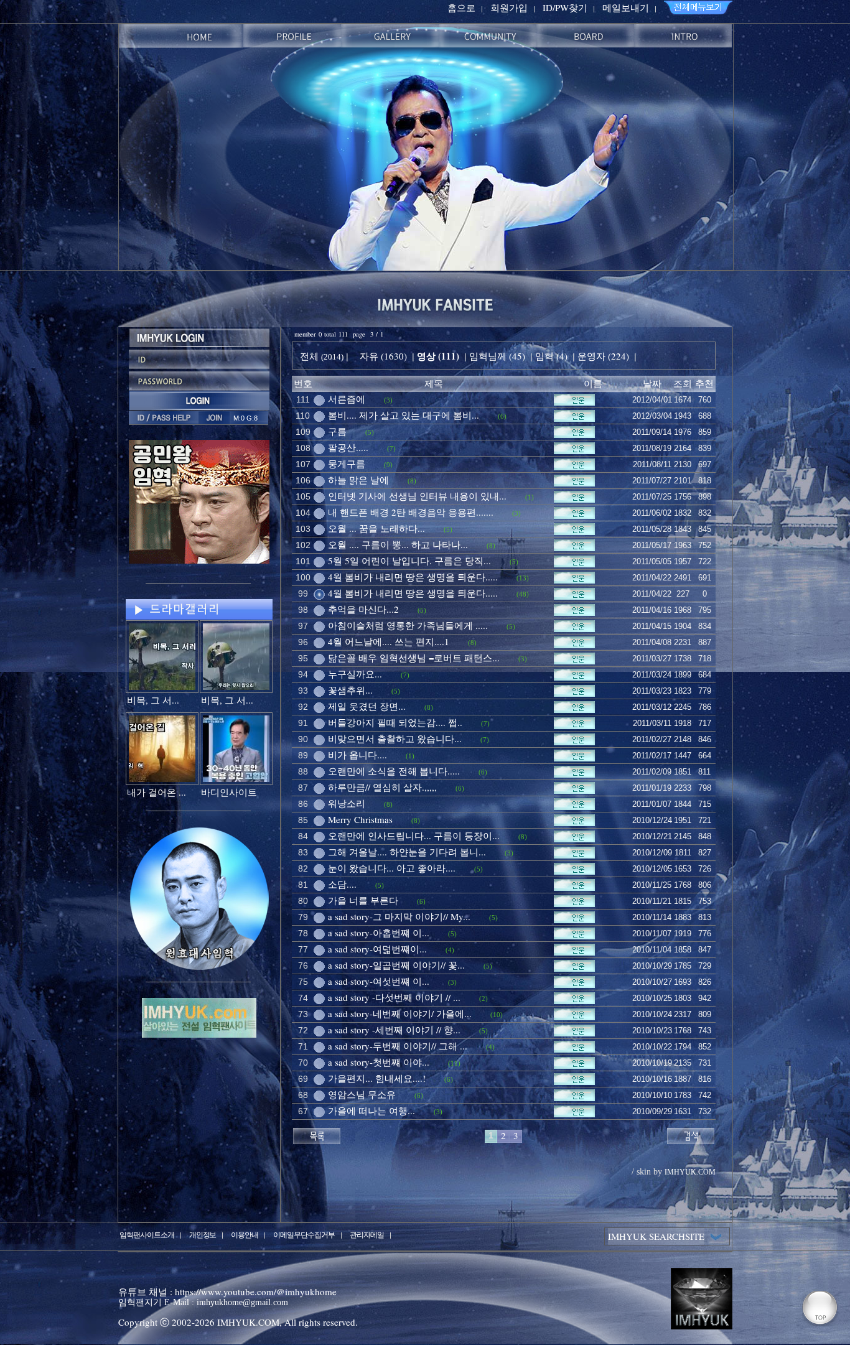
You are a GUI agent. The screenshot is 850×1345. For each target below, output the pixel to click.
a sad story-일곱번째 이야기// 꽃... (396, 965)
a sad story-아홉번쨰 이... (378, 932)
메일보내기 (625, 7)
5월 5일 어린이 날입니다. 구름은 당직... (409, 560)
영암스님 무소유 (362, 1094)
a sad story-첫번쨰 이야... (378, 1062)
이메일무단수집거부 (304, 1234)
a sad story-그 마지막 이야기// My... (399, 916)
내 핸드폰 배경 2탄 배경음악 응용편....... (410, 512)
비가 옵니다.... (357, 754)
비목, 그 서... (153, 700)
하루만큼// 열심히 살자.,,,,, (382, 787)
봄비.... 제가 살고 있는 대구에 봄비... (403, 415)
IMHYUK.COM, (249, 1322)
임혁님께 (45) (497, 356)
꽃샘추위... (350, 690)
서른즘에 (346, 399)
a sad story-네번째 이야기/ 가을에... (400, 1013)
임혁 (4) (551, 356)
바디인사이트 (229, 792)
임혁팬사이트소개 (146, 1234)
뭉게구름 (346, 463)
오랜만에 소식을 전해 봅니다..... (394, 771)
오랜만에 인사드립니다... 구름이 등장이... (414, 835)
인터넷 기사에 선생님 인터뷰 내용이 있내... (417, 496)
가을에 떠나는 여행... (371, 1110)
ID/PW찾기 (565, 7)
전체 (310, 356)
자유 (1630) (383, 356)
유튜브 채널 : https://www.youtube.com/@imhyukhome (227, 1291)
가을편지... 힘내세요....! (377, 1078)
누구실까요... (355, 674)
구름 (337, 431)
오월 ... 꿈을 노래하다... (376, 528)
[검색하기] (690, 1134)
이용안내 (244, 1234)
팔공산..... (348, 447)
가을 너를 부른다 (363, 900)
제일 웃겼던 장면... (367, 706)
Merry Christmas (360, 819)
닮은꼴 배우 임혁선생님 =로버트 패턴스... (414, 657)
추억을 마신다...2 (363, 609)
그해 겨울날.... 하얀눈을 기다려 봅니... (407, 851)
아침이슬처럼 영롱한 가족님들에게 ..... (408, 625)
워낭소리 (346, 803)
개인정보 (203, 1234)
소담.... (342, 884)
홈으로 (461, 7)
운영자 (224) (603, 356)
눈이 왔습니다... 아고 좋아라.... (391, 868)
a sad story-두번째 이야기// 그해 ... (397, 1046)
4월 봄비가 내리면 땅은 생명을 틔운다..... (413, 576)
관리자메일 (367, 1234)
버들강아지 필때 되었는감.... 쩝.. (395, 722)
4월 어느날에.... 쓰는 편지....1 (388, 641)
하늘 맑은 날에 (358, 479)
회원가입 (509, 7)
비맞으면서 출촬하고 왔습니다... (395, 738)
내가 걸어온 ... (156, 792)
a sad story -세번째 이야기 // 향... (394, 1029)
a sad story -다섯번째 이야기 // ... (394, 997)
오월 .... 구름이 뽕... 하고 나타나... (398, 544)
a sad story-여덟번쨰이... (377, 948)
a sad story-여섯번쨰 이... (378, 981)
